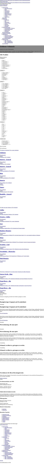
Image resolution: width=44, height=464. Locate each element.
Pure (3, 76)
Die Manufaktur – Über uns (10, 28)
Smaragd (4, 114)
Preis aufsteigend (5, 142)
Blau (3, 124)
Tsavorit (3, 117)
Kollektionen (4, 18)
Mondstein (4, 102)
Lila (3, 129)
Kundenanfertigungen (6, 27)
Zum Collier (4, 17)
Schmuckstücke (5, 7)
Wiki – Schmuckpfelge (9, 42)
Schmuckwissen (5, 39)
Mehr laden (2, 292)
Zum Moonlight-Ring (6, 32)
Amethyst (4, 93)
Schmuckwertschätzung (9, 36)
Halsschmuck (7, 10)
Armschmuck (7, 11)
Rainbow (6, 24)
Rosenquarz (4, 108)
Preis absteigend (5, 143)
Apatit (3, 94)
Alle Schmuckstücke (8, 8)
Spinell (3, 115)
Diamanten (4, 99)
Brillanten (4, 98)
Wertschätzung (5, 34)
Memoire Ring (7, 30)
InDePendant (4, 73)
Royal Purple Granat (6, 109)
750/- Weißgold (5, 87)
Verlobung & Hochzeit (6, 33)
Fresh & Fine (7, 16)
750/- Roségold (5, 84)
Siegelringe (7, 31)
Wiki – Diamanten (8, 40)
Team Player (7, 25)
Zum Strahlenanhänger (6, 38)
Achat (3, 92)
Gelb (3, 126)
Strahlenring (7, 19)
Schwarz (4, 135)
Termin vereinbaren (3, 378)
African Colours (7, 23)
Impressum (4, 409)
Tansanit (4, 116)
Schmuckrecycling (8, 35)
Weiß (3, 136)
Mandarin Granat (5, 101)
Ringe (6, 9)
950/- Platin (4, 88)
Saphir (3, 113)
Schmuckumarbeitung (8, 37)
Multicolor (4, 131)
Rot (3, 134)
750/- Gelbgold (5, 83)
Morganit (4, 103)
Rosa (3, 133)
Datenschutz (4, 410)
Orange (3, 132)
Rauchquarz (4, 107)
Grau (3, 127)
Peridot (3, 105)
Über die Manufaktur (4, 313)
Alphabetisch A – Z (6, 144)
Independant (7, 22)
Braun (3, 125)
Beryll (3, 97)
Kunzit (3, 100)
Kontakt (1, 460)
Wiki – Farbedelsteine (8, 41)
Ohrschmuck (7, 12)
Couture (6, 15)
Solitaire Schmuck (8, 14)
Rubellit (3, 110)
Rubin (3, 111)
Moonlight (6, 26)
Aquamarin (4, 95)
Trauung (3, 420)
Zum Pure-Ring (5, 43)
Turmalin (4, 118)
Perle (3, 106)
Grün (3, 128)
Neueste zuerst (5, 140)
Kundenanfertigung (5, 417)
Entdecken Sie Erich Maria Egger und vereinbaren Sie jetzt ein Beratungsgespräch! (15, 0)
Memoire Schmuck (8, 13)
